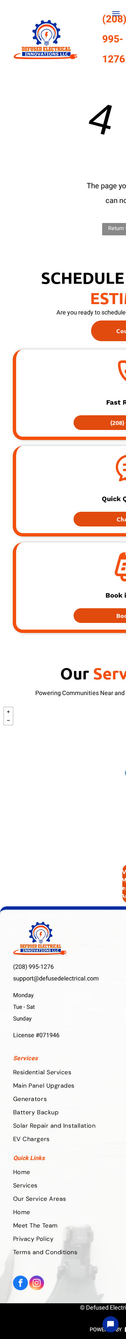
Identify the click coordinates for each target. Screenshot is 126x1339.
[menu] (116, 13)
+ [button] (8, 711)
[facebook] (20, 1284)
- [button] (8, 720)
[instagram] (36, 1284)
